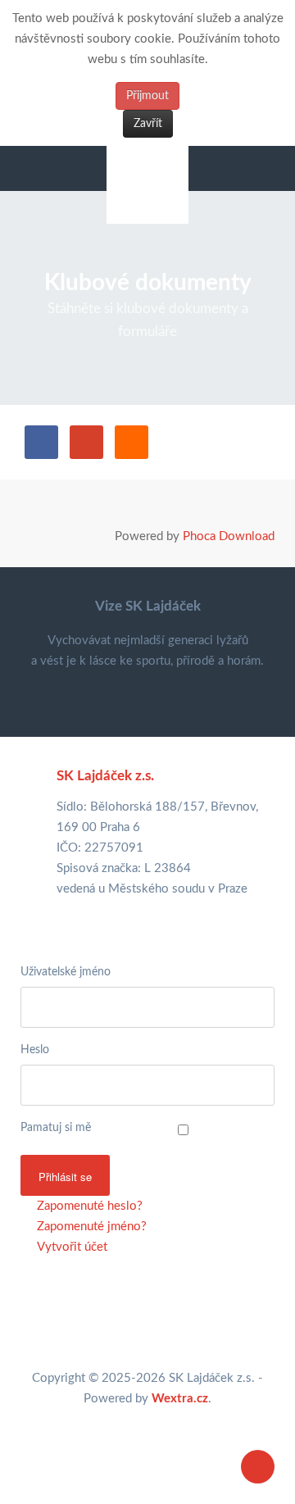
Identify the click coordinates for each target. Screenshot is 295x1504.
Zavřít (148, 123)
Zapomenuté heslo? (88, 1206)
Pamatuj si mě (55, 1128)
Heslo (34, 1050)
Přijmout (147, 96)
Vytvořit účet (70, 1247)
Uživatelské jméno (65, 972)
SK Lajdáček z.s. (105, 776)
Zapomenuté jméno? (90, 1226)
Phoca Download (229, 536)
